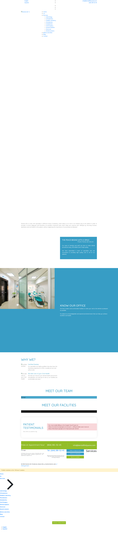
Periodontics (49, 22)
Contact (45, 36)
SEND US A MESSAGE (75, 454)
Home (45, 11)
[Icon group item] (90, 464)
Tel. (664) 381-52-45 (55, 450)
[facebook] (96, 5)
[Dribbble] (96, 7)
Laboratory (91, 461)
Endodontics (49, 24)
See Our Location (75, 457)
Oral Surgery (49, 25)
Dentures (48, 29)
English (26, 1)
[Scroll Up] (0, 537)
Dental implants (50, 27)
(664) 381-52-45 (93, 2)
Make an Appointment (75, 450)
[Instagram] (96, 9)
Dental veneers (50, 31)
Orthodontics (49, 18)
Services (45, 15)
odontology (49, 17)
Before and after (47, 32)
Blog (44, 34)
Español (27, 2)
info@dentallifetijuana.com (89, 1)
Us (44, 13)
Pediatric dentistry (51, 20)
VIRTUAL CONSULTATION (59, 522)
